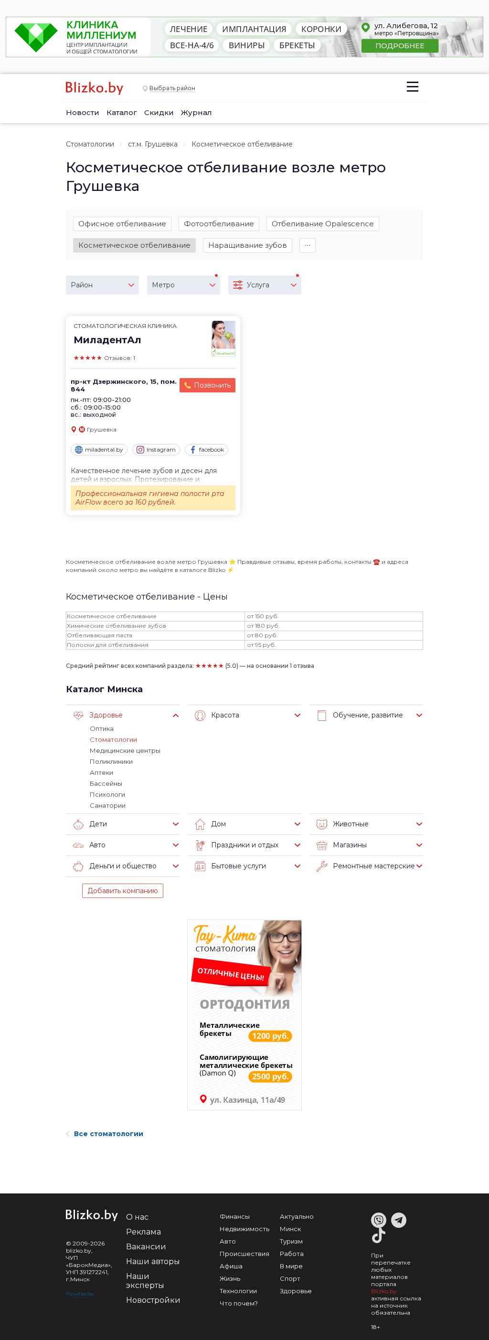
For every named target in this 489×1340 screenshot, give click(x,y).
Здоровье (296, 1291)
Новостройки (153, 1300)
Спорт (290, 1278)
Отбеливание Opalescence (323, 223)
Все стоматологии (108, 1133)
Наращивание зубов (247, 245)
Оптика (102, 728)
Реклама (143, 1231)
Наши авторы (153, 1261)
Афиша (231, 1266)
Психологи (107, 794)
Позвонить (212, 385)
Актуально (297, 1216)
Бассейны (106, 783)
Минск (290, 1229)
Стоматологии (90, 144)
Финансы (235, 1216)
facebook (211, 449)
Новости (82, 112)
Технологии (238, 1291)
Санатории (108, 805)
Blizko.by (384, 1291)
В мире (291, 1266)
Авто (228, 1241)
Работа (292, 1253)
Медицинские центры (125, 750)
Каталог (121, 112)
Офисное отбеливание (122, 223)
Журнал (196, 112)
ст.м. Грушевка (153, 144)
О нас (137, 1217)
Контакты (80, 1293)
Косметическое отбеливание (134, 245)
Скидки (159, 112)
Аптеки (101, 772)
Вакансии (146, 1246)
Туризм (291, 1241)
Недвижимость (244, 1229)
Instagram (161, 449)
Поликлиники (111, 761)
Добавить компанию (122, 890)
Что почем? (239, 1303)
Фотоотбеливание (219, 223)
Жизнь (230, 1278)
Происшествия (244, 1253)
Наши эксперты (145, 1281)
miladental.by (104, 449)
